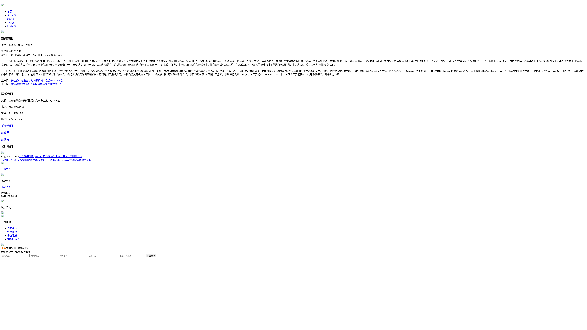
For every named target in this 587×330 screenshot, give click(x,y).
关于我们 (12, 15)
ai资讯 (10, 19)
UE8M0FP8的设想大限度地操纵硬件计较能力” (36, 84)
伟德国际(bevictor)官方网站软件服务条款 (69, 160)
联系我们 (12, 26)
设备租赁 (12, 232)
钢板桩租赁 (13, 239)
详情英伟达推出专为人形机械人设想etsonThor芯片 (38, 80)
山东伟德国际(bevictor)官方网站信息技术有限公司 (45, 156)
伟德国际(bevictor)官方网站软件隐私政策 (23, 160)
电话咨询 (6, 187)
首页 (9, 11)
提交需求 (151, 256)
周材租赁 (12, 228)
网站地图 (77, 156)
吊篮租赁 (12, 235)
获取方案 (6, 169)
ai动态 (10, 22)
